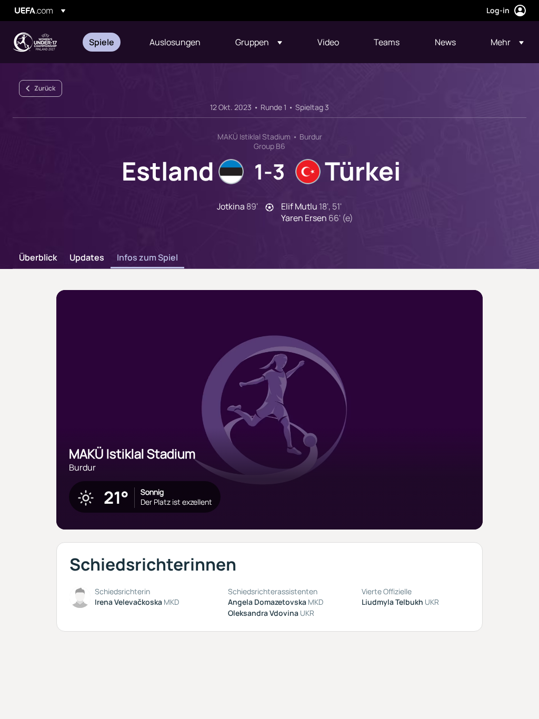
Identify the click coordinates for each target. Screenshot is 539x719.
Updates (86, 258)
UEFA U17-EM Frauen (35, 42)
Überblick (38, 258)
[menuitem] (106, 42)
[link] (101, 42)
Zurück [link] (44, 88)
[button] (258, 42)
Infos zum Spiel (147, 258)
